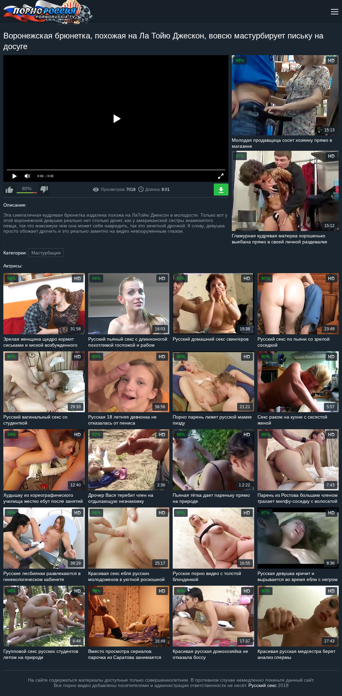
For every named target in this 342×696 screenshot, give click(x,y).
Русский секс (262, 685)
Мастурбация (46, 252)
